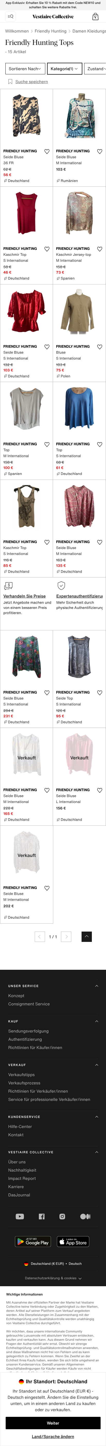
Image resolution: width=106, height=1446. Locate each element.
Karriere (16, 1186)
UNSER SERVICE (23, 986)
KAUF (13, 1021)
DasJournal (19, 1195)
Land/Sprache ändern (53, 1436)
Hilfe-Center (20, 1126)
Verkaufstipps (21, 1074)
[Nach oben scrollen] (87, 937)
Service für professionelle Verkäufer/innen (49, 1099)
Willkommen (17, 31)
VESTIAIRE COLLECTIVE (31, 1152)
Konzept (16, 995)
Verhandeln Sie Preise (24, 596)
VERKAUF (17, 1065)
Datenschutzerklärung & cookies (50, 1278)
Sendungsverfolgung (28, 1031)
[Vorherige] (40, 937)
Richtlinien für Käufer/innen (35, 1047)
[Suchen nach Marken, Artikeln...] (10, 16)
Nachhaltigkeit (22, 1170)
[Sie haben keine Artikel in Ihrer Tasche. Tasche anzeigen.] (95, 16)
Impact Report (22, 1178)
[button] (95, 16)
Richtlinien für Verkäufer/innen (38, 1091)
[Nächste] (66, 937)
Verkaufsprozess (24, 1083)
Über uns (17, 1162)
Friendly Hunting (51, 31)
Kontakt (15, 1135)
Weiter (53, 1423)
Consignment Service (29, 1004)
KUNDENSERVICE (24, 1117)
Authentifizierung (25, 1039)
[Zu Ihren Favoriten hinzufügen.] (47, 151)
